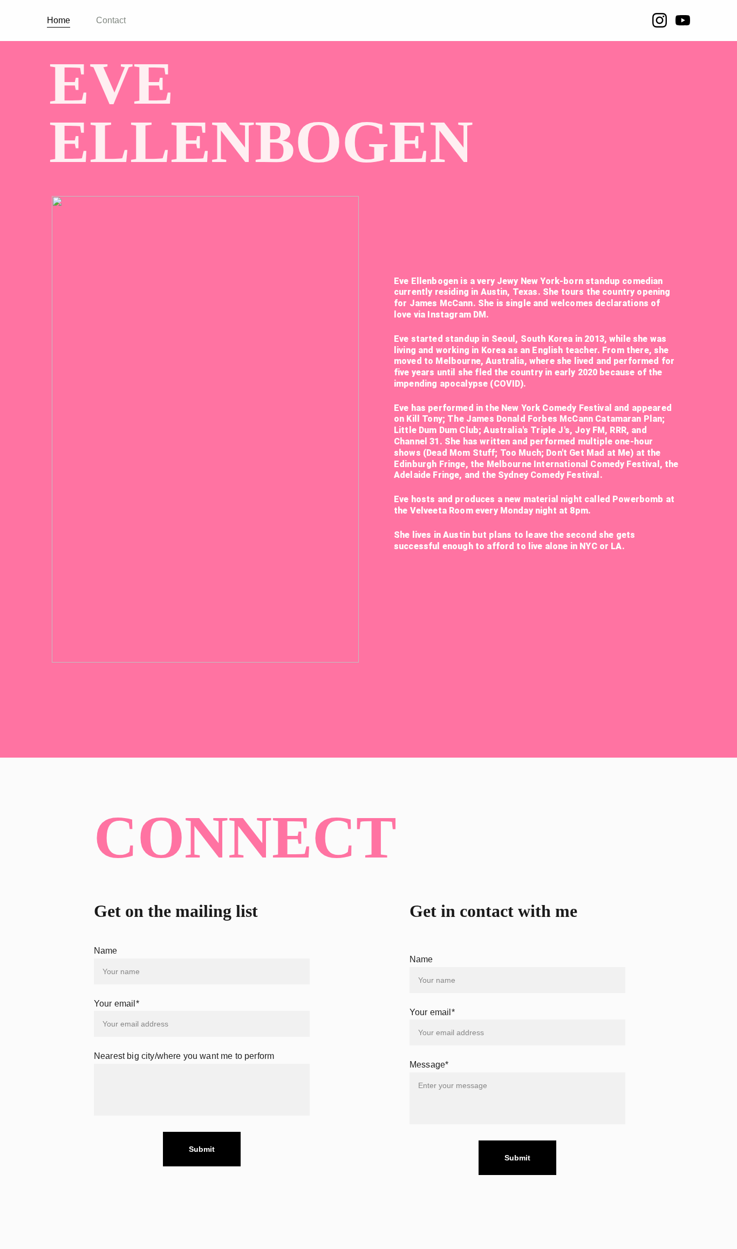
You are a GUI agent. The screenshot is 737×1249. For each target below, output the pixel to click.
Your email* (432, 1012)
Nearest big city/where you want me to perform (184, 1056)
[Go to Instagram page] (663, 20)
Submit (517, 1157)
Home (58, 20)
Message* (429, 1064)
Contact (111, 20)
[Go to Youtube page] (682, 20)
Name (421, 959)
